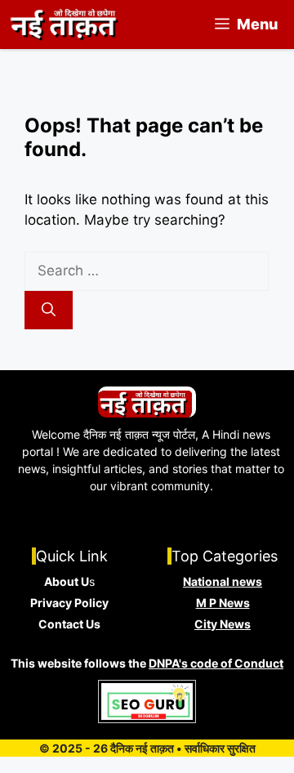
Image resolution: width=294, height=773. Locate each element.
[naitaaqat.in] (65, 24)
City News (222, 624)
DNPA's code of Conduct (216, 663)
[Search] (48, 310)
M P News (223, 603)
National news (222, 581)
